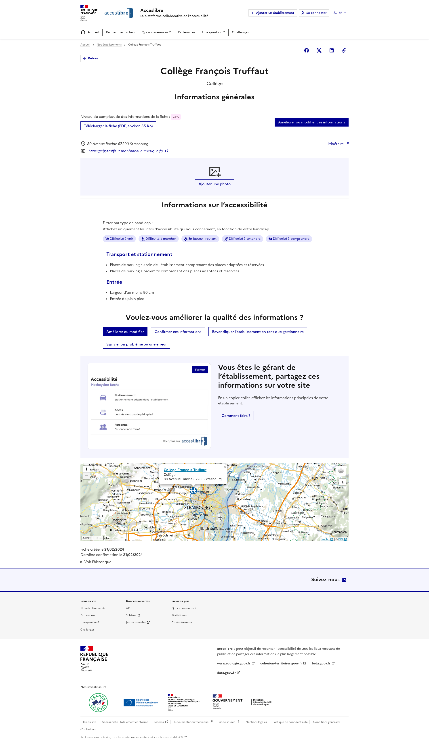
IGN (340, 539)
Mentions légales (256, 722)
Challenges (240, 32)
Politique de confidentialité (290, 722)
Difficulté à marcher (160, 238)
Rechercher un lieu (120, 32)
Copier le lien (344, 50)
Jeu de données (136, 622)
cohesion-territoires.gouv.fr (281, 663)
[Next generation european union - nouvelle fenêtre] (141, 703)
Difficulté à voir (121, 238)
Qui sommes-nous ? (156, 32)
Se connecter (316, 12)
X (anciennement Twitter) (319, 50)
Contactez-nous (182, 622)
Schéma (131, 615)
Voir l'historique (97, 561)
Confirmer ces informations (178, 331)
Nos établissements (109, 45)
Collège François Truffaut (185, 469)
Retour (93, 58)
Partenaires (186, 32)
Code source (227, 722)
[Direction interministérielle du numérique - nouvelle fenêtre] (243, 702)
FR (340, 12)
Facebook (306, 50)
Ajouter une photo (215, 184)
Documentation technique (191, 722)
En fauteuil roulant (202, 238)
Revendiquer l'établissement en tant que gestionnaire (258, 331)
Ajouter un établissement (275, 12)
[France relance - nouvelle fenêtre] (98, 703)
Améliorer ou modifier (125, 331)
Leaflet (325, 539)
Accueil (93, 32)
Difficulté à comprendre (291, 238)
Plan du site (89, 722)
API (128, 608)
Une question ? (213, 32)
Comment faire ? (236, 415)
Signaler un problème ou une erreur (136, 344)
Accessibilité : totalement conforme (125, 722)
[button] (224, 467)
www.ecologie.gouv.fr (233, 663)
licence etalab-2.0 (171, 737)
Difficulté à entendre (245, 238)
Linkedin (331, 50)
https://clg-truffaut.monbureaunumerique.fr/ (125, 151)
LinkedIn (344, 579)
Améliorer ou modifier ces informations (311, 122)
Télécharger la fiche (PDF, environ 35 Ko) (118, 126)
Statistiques (179, 615)
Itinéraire (336, 143)
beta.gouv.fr (321, 663)
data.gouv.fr (226, 672)
